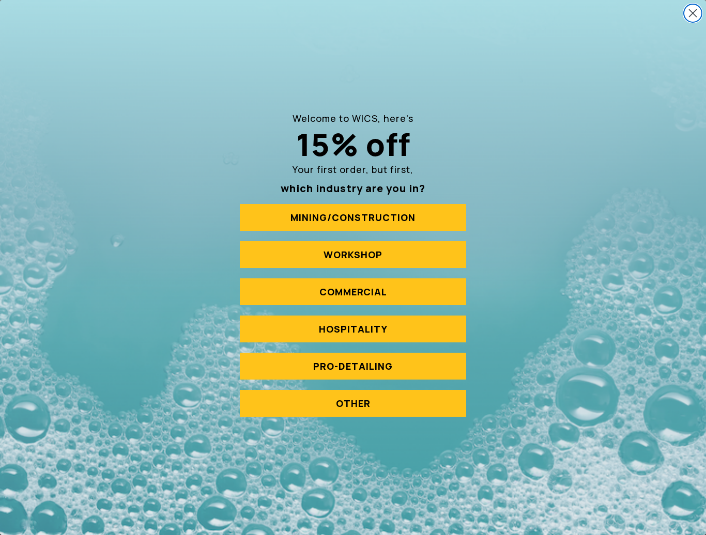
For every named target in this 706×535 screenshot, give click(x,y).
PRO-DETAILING (353, 366)
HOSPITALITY (353, 329)
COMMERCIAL (353, 292)
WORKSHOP (353, 254)
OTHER (353, 403)
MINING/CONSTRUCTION (353, 217)
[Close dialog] (693, 13)
